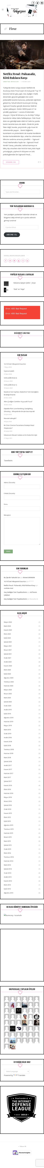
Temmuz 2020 (9, 682)
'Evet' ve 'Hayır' (19, 289)
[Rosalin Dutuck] (36, 999)
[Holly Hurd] (24, 1034)
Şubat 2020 (8, 702)
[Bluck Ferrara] (12, 999)
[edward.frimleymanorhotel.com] (7, 1022)
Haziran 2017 (8, 773)
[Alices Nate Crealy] (18, 1005)
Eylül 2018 (7, 745)
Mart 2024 (7, 626)
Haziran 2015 (8, 833)
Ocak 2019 (7, 734)
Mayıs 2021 (8, 646)
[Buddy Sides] (7, 1005)
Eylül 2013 (7, 889)
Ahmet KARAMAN (29, 577)
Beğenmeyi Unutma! (22, 333)
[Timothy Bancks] (7, 1016)
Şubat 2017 (8, 781)
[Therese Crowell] (18, 1016)
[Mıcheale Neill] (18, 1022)
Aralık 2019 (7, 710)
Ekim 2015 (7, 817)
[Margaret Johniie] (18, 1040)
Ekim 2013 (7, 885)
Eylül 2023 (7, 638)
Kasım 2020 (8, 666)
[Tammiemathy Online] (12, 1034)
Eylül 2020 (7, 674)
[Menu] (2, 10)
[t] (24, 1005)
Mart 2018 (7, 757)
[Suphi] (18, 1010)
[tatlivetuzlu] (12, 1046)
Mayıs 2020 (8, 690)
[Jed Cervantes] (18, 999)
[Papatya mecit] (24, 1028)
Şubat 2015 (8, 845)
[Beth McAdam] (36, 1034)
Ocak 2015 (7, 849)
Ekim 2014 (7, 853)
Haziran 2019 (8, 721)
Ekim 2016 (7, 789)
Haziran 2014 (8, 861)
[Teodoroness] (24, 999)
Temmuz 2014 (9, 857)
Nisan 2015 (8, 837)
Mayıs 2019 (8, 725)
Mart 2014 (7, 865)
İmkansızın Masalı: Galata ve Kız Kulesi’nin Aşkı (20, 435)
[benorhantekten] (24, 1016)
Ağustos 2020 (8, 678)
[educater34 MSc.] (12, 1040)
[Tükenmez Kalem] (24, 1022)
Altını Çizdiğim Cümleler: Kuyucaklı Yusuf (18, 401)
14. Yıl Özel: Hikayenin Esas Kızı (15, 364)
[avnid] (36, 1022)
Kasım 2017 (8, 769)
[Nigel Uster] (12, 1010)
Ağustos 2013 (8, 893)
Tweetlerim (8, 460)
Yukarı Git (22, 1146)
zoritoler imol (8, 588)
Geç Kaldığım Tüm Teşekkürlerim (15, 592)
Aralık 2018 (7, 737)
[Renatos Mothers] (30, 1028)
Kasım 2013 (8, 881)
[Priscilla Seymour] (36, 1028)
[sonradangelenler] (12, 1028)
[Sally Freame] (30, 1022)
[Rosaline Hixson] (36, 1040)
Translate (21, 1075)
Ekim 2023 (7, 634)
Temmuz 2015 (9, 829)
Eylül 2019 (7, 714)
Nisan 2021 (8, 650)
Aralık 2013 (7, 877)
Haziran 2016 (8, 793)
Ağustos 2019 (8, 718)
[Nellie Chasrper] (24, 1010)
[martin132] (36, 1005)
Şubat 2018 (8, 761)
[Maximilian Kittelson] (7, 1040)
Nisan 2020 (8, 694)
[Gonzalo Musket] (30, 1005)
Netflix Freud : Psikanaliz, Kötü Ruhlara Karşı (19, 585)
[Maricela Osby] (7, 1046)
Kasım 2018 (8, 741)
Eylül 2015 (7, 821)
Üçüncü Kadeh (9, 371)
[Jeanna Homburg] (7, 1034)
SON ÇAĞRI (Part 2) (10, 378)
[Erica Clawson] (30, 1040)
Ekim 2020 (7, 670)
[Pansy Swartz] (36, 1010)
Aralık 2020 (7, 662)
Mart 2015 (7, 841)
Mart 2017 (7, 777)
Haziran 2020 (8, 686)
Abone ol (12, 234)
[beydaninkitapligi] (30, 1016)
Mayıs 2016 (8, 797)
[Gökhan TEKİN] (36, 1016)
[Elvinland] (30, 999)
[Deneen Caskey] (30, 1034)
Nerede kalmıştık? (10, 418)
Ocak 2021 (7, 658)
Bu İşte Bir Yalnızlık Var (12, 577)
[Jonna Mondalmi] (12, 1022)
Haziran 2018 (8, 753)
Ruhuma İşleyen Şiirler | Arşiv (24, 283)
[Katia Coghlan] (7, 1028)
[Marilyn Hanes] (30, 1010)
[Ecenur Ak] (22, 11)
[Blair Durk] (24, 1040)
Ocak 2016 (7, 809)
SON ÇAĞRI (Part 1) (10, 385)
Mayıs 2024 (8, 622)
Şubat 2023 (8, 642)
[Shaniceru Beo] (7, 999)
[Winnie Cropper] (12, 1016)
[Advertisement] (22, 955)
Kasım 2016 (8, 785)
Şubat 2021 (8, 654)
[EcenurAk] (18, 1028)
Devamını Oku (11, 162)
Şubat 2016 (8, 805)
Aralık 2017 (7, 765)
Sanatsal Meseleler (11, 81)
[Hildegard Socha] (7, 1010)
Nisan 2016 (8, 801)
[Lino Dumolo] (18, 1034)
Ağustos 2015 (8, 825)
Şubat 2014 (8, 869)
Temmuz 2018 (9, 749)
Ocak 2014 (7, 873)
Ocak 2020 (7, 706)
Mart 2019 (7, 730)
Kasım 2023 (8, 630)
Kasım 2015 (8, 813)
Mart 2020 (7, 698)
